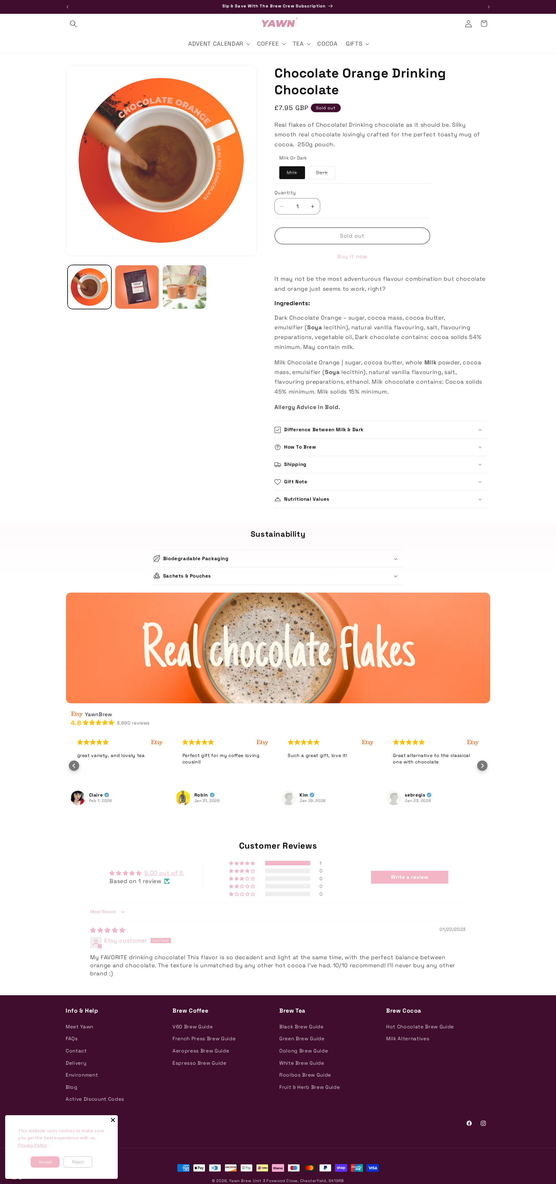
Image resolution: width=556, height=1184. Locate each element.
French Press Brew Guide (204, 1038)
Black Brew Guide (301, 1027)
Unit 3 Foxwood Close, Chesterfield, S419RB (298, 1180)
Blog (72, 1087)
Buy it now (352, 256)
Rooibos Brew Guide (305, 1075)
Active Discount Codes (95, 1099)
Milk (296, 174)
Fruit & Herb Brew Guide (309, 1087)
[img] (107, 930)
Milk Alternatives (407, 1038)
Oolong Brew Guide (303, 1051)
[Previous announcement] (67, 7)
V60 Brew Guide (192, 1027)
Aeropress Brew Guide (200, 1051)
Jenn (411, 795)
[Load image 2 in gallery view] (137, 287)
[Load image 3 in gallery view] (184, 287)
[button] (73, 23)
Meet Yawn (79, 1027)
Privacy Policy (32, 1145)
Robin (96, 795)
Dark (325, 174)
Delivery (76, 1063)
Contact (76, 1051)
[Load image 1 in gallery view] (90, 287)
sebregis (310, 795)
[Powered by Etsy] (157, 742)
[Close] (113, 1120)
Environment (82, 1075)
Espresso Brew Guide (199, 1063)
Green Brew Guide (302, 1038)
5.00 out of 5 (163, 873)
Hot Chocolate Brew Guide (420, 1027)
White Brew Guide (301, 1063)
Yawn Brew (240, 1180)
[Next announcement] (489, 7)
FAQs (72, 1038)
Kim (198, 795)
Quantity (285, 193)
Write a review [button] (409, 877)
